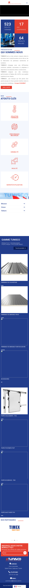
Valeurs (3, 211)
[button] (13, 203)
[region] (14, 8)
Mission (4, 204)
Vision (3, 207)
